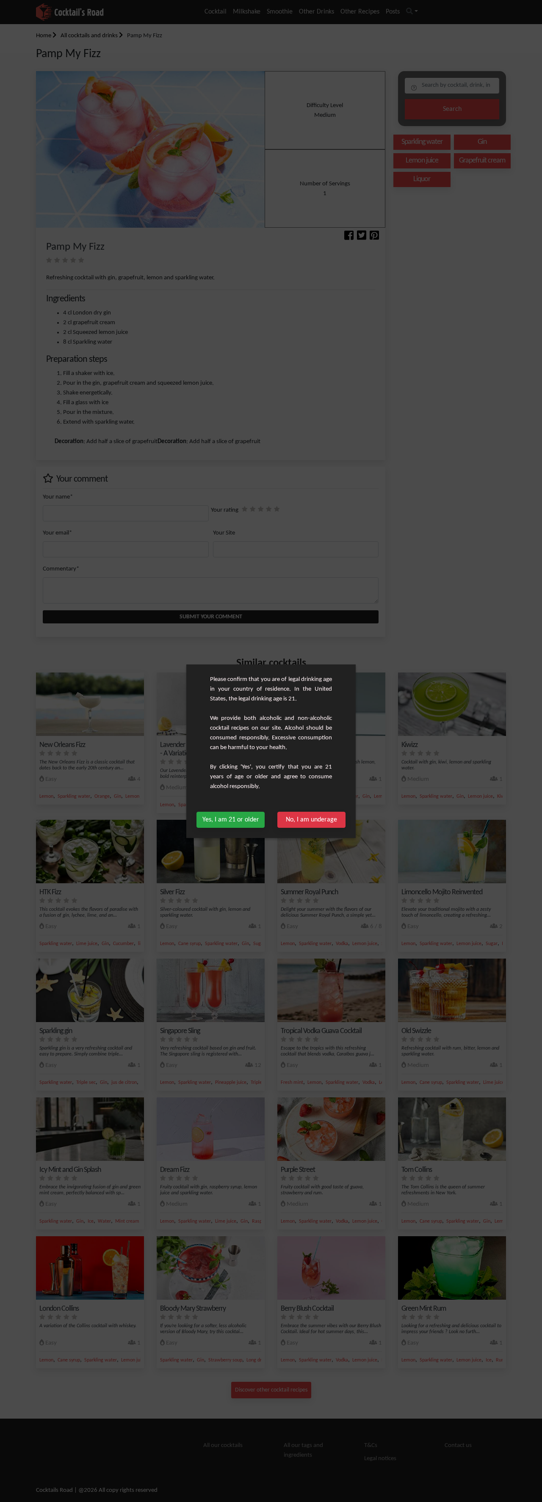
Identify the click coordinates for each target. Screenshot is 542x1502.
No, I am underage (311, 819)
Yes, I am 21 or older (230, 819)
